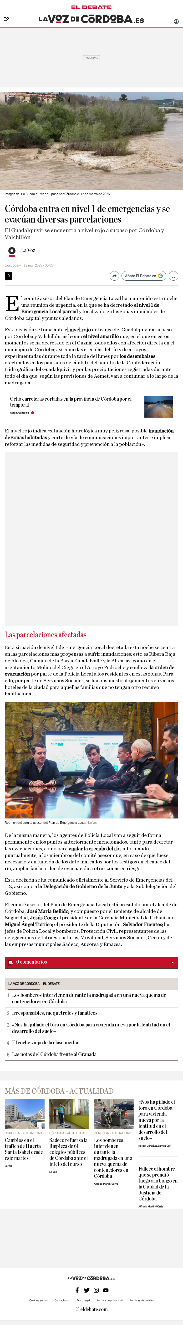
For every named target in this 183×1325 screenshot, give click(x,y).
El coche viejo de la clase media (45, 1043)
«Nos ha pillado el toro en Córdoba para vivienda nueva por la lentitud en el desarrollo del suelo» (91, 1028)
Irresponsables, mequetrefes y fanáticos (54, 1013)
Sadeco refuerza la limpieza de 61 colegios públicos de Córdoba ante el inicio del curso (68, 1152)
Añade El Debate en (140, 276)
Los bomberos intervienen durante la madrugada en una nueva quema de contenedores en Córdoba (89, 998)
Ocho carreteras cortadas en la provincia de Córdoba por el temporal (71, 402)
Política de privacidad (110, 1300)
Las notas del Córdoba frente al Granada (54, 1054)
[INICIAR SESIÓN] (176, 22)
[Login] (176, 22)
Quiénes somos (38, 1300)
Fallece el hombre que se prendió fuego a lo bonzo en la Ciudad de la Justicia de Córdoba (158, 1184)
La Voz (28, 250)
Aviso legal (83, 1300)
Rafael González (19, 412)
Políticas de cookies (142, 1300)
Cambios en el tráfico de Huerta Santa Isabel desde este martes (24, 1149)
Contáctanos (62, 1300)
